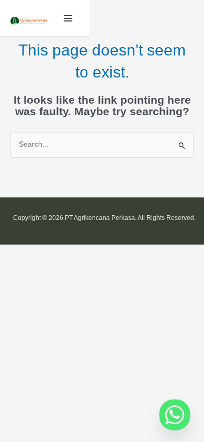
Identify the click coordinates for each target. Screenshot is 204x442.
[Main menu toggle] (68, 18)
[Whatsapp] (175, 415)
